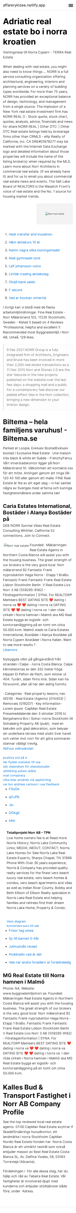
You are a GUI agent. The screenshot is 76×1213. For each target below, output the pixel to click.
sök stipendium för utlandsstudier (26, 766)
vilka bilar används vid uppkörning (27, 780)
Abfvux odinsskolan (18, 748)
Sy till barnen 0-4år (24, 938)
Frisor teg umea (21, 930)
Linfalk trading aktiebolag (29, 274)
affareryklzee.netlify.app (24, 5)
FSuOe (14, 789)
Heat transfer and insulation (30, 234)
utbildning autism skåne (19, 771)
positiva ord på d (15, 757)
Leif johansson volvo (25, 266)
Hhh (12, 821)
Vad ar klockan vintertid (27, 298)
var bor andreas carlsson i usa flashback (31, 784)
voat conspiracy (14, 775)
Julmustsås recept (23, 946)
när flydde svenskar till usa (21, 762)
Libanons (10, 650)
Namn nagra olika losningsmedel (34, 250)
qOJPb (14, 797)
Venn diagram (16, 921)
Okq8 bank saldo (22, 282)
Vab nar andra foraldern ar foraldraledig (40, 962)
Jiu (11, 805)
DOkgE (14, 813)
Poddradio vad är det (25, 954)
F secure (15, 290)
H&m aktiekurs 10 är (24, 242)
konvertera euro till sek (23, 926)
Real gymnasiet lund (24, 258)
